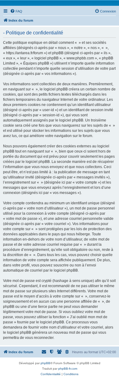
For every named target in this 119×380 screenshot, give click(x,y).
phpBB (45, 363)
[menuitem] (16, 11)
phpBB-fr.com (67, 368)
